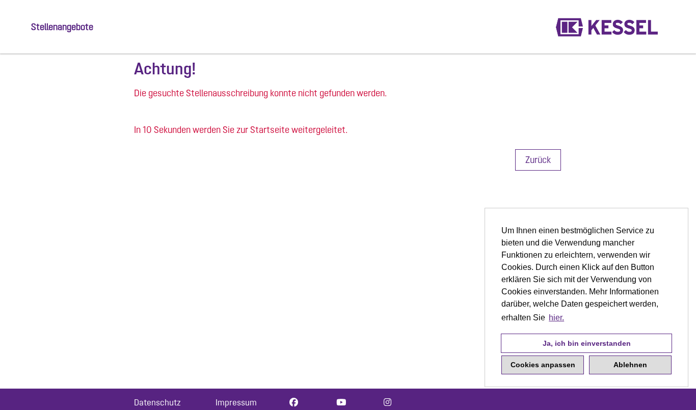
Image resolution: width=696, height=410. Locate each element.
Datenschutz (157, 402)
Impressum (236, 402)
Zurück (538, 159)
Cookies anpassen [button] (543, 365)
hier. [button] (556, 317)
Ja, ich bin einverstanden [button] (587, 343)
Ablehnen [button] (630, 365)
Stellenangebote (62, 26)
